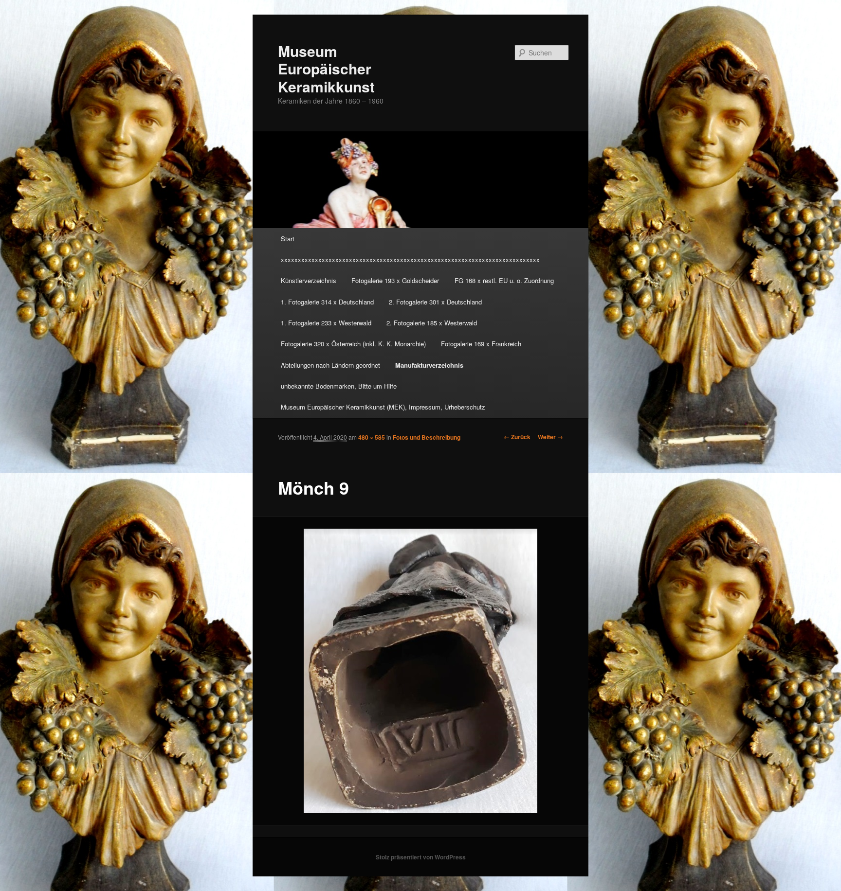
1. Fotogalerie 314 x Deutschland (327, 301)
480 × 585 (371, 437)
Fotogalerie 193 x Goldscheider (395, 280)
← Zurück (517, 436)
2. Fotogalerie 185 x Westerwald (431, 322)
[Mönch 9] (421, 671)
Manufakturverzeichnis (429, 365)
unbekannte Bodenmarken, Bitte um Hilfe (339, 386)
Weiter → (550, 436)
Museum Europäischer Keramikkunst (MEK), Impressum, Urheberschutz (383, 406)
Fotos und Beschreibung (426, 437)
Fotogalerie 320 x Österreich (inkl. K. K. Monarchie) (353, 343)
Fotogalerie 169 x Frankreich (481, 343)
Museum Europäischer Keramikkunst (326, 68)
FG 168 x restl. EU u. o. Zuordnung (504, 280)
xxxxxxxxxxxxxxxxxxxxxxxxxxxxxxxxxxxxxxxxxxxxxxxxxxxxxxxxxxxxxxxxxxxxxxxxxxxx (410, 259)
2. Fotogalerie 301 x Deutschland (435, 301)
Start (287, 238)
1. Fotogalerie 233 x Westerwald (326, 322)
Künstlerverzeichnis (308, 280)
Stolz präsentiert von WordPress (421, 857)
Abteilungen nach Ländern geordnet (330, 365)
